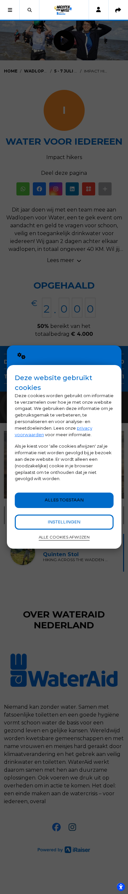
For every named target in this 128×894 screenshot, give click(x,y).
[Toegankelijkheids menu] (121, 887)
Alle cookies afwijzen (64, 537)
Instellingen (64, 522)
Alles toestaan (64, 500)
